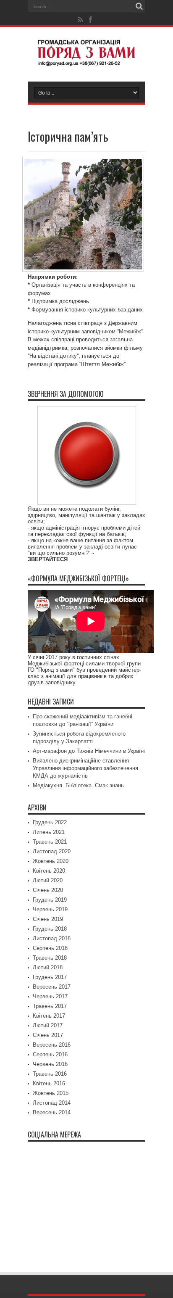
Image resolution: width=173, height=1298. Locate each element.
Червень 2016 (50, 1064)
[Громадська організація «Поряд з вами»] (86, 60)
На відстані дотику (53, 356)
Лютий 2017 (48, 1025)
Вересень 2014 (52, 1112)
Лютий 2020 (48, 880)
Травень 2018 (50, 958)
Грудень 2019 (50, 900)
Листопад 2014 (52, 1103)
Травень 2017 (50, 1006)
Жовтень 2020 (50, 861)
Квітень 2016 (49, 1083)
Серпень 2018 (50, 948)
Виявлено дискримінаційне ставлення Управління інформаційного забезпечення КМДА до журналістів (85, 768)
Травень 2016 (50, 1074)
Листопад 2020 (52, 851)
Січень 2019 (48, 919)
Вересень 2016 (52, 1045)
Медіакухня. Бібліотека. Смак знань (78, 785)
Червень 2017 (50, 996)
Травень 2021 (50, 842)
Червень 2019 (50, 909)
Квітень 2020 (49, 871)
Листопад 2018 (52, 938)
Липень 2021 (49, 832)
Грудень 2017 (50, 977)
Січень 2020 (48, 890)
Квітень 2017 (49, 1016)
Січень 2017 (48, 1035)
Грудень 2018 (50, 929)
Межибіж (130, 331)
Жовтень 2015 (50, 1093)
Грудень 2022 (50, 822)
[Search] (139, 6)
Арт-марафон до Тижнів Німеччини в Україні (89, 751)
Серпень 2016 (50, 1054)
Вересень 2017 (52, 987)
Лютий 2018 (48, 967)
